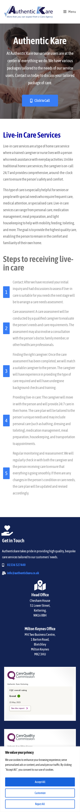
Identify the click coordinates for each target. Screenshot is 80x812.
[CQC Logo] (21, 678)
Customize (40, 793)
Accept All (40, 782)
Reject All (40, 804)
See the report (17, 708)
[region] (40, 779)
